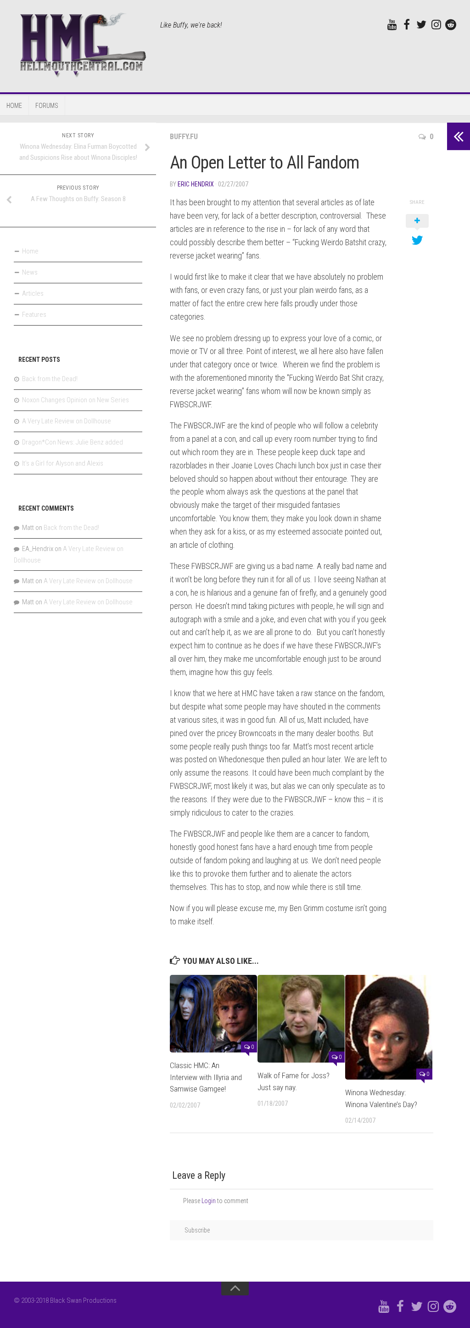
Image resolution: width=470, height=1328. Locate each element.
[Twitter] (421, 24)
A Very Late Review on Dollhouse (66, 421)
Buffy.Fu (184, 136)
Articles (33, 293)
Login (208, 1200)
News (30, 272)
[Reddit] (450, 24)
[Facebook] (406, 24)
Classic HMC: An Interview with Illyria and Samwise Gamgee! (206, 1077)
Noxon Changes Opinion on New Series (75, 400)
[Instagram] (436, 24)
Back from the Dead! (50, 379)
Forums (46, 105)
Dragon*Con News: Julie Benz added (72, 442)
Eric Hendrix (196, 184)
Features (34, 314)
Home (14, 105)
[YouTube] (391, 24)
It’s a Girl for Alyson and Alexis (62, 463)
